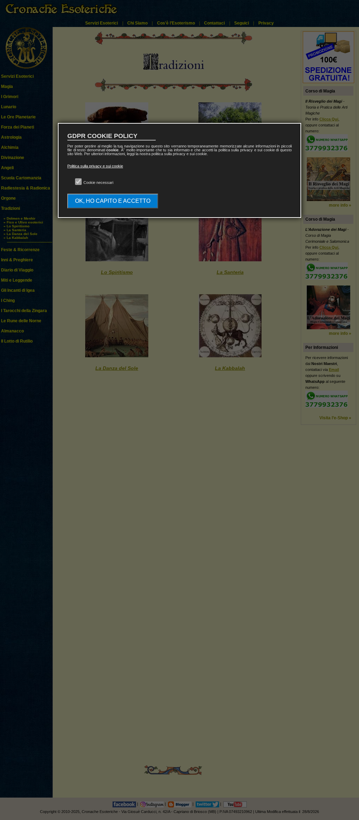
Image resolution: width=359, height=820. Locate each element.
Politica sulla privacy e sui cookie (95, 166)
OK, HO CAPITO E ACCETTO (112, 201)
